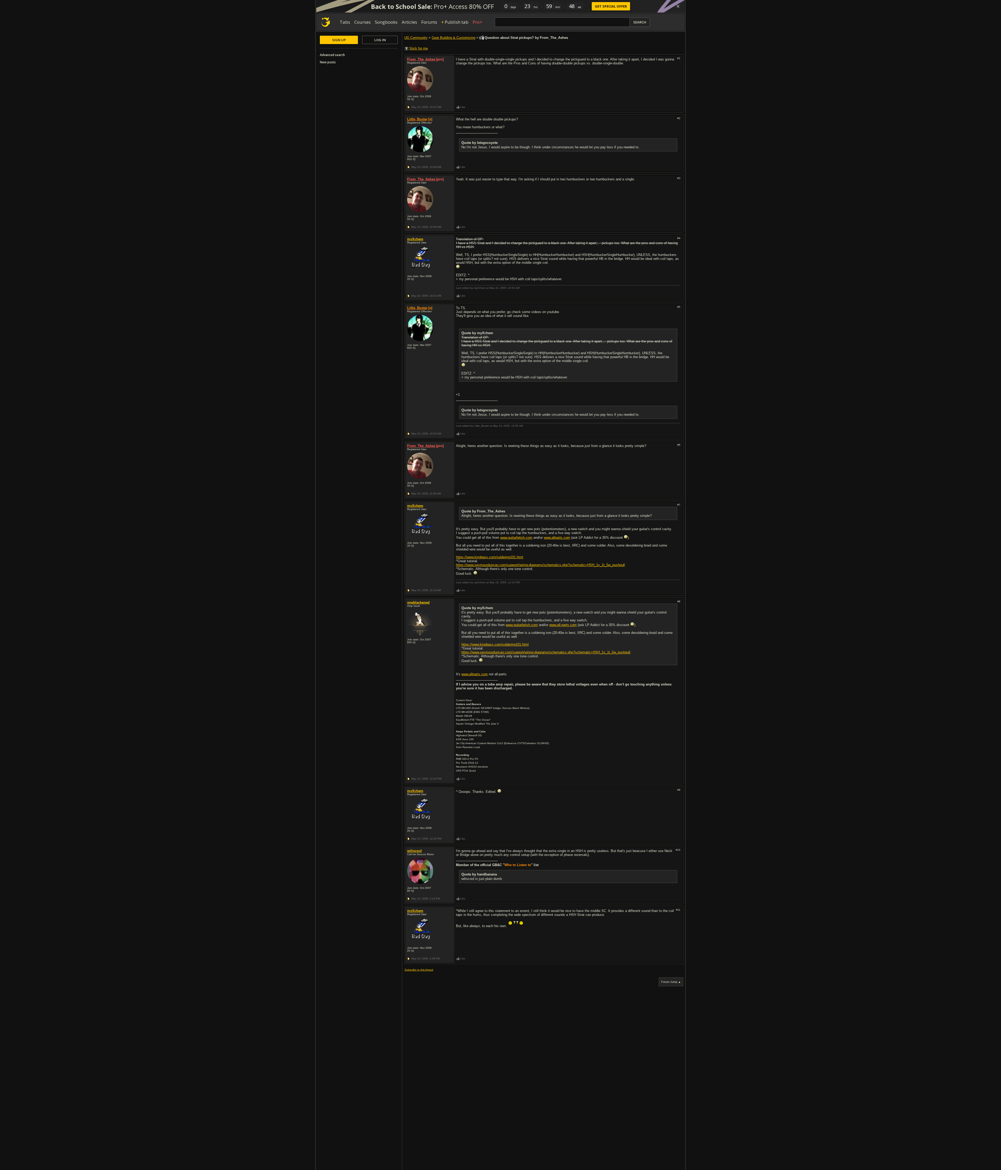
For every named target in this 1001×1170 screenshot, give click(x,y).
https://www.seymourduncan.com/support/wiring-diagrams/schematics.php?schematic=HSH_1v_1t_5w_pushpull (540, 565)
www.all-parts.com (563, 625)
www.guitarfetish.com (516, 538)
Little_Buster (417, 119)
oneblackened (418, 602)
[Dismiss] (678, 6)
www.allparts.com (557, 538)
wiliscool (414, 851)
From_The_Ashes (421, 59)
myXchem (415, 239)
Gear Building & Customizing (453, 38)
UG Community (416, 38)
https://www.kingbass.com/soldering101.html (489, 557)
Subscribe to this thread (419, 969)
